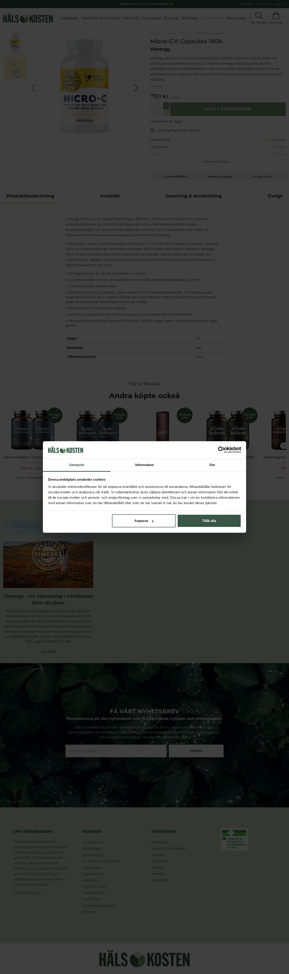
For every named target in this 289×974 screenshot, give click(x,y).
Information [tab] (144, 465)
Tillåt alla (209, 521)
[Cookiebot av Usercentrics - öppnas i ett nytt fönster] (221, 450)
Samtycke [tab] (77, 465)
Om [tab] (212, 465)
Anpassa (141, 521)
